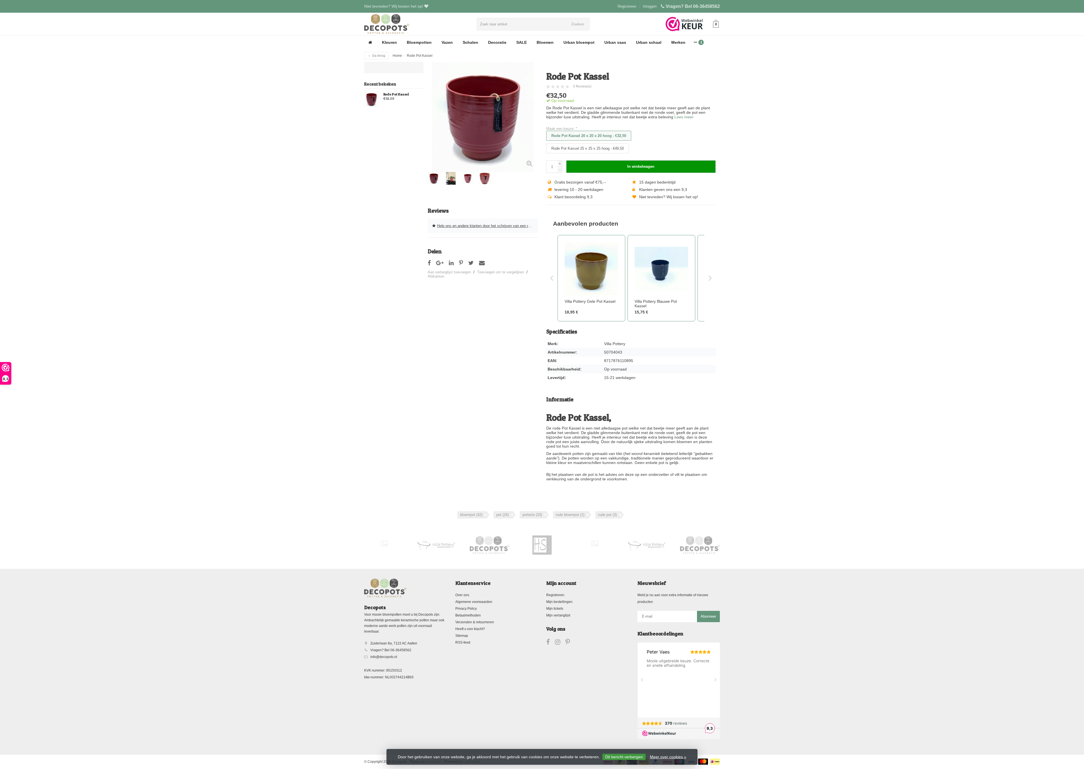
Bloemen (545, 42)
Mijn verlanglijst (558, 615)
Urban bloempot (579, 42)
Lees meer (684, 117)
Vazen (447, 42)
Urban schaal (648, 42)
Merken (678, 42)
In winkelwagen (640, 166)
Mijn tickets (554, 609)
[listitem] (591, 278)
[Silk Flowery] (384, 543)
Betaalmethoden (468, 615)
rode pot (607, 515)
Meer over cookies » (668, 757)
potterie (532, 515)
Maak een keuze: (561, 129)
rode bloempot (570, 515)
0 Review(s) (582, 86)
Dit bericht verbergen (624, 757)
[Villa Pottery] (437, 545)
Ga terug (378, 56)
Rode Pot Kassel (396, 94)
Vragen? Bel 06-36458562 (693, 6)
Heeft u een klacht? (470, 629)
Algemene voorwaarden (473, 602)
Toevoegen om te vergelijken (500, 272)
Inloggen (650, 6)
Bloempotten (419, 42)
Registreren (627, 6)
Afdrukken (436, 276)
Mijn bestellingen (559, 602)
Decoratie (497, 42)
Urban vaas (615, 42)
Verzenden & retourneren (474, 622)
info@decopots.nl (383, 657)
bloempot (471, 515)
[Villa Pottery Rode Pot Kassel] (371, 99)
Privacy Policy (466, 609)
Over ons (462, 595)
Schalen (470, 42)
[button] (552, 278)
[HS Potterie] (542, 545)
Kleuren (389, 42)
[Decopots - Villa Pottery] (490, 545)
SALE (521, 42)
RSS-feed (462, 642)
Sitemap (461, 636)
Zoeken (577, 24)
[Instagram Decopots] (560, 643)
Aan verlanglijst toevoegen (449, 272)
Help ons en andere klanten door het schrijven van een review (487, 226)
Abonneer (708, 616)
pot (502, 515)
